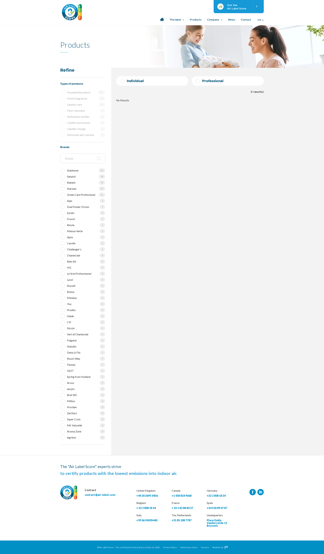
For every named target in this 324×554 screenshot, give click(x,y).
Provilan (85, 407)
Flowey (85, 364)
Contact (246, 19)
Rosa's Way (85, 358)
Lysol (85, 279)
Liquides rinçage (85, 128)
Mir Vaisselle (85, 425)
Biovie (85, 225)
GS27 (85, 370)
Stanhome (85, 170)
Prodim (85, 310)
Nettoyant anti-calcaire (85, 134)
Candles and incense (85, 122)
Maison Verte (85, 231)
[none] (260, 18)
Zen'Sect (85, 413)
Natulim (85, 346)
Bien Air (85, 261)
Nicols (85, 328)
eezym (85, 388)
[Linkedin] (260, 492)
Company (213, 19)
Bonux (85, 291)
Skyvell (85, 285)
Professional (212, 81)
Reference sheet (189, 547)
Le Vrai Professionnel (85, 273)
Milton (85, 401)
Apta (85, 237)
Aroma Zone (85, 431)
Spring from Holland (85, 376)
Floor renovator (85, 110)
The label (175, 19)
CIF (85, 322)
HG (85, 267)
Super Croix (85, 419)
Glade (85, 316)
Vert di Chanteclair (85, 334)
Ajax (85, 200)
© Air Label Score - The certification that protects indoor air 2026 (128, 547)
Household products (85, 92)
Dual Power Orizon (85, 206)
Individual (135, 81)
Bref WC (85, 395)
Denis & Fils (85, 352)
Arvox (85, 382)
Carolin (85, 243)
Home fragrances (85, 98)
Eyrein (85, 212)
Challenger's (85, 249)
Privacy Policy (170, 547)
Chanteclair (85, 255)
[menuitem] (260, 18)
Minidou (85, 297)
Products (195, 19)
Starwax (85, 188)
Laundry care (85, 104)
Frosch (85, 219)
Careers (205, 547)
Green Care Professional (85, 194)
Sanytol (85, 176)
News (231, 19)
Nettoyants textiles (85, 116)
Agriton (85, 437)
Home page (162, 21)
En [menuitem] (259, 19)
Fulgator (85, 340)
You (85, 303)
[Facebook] (252, 492)
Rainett (85, 182)
